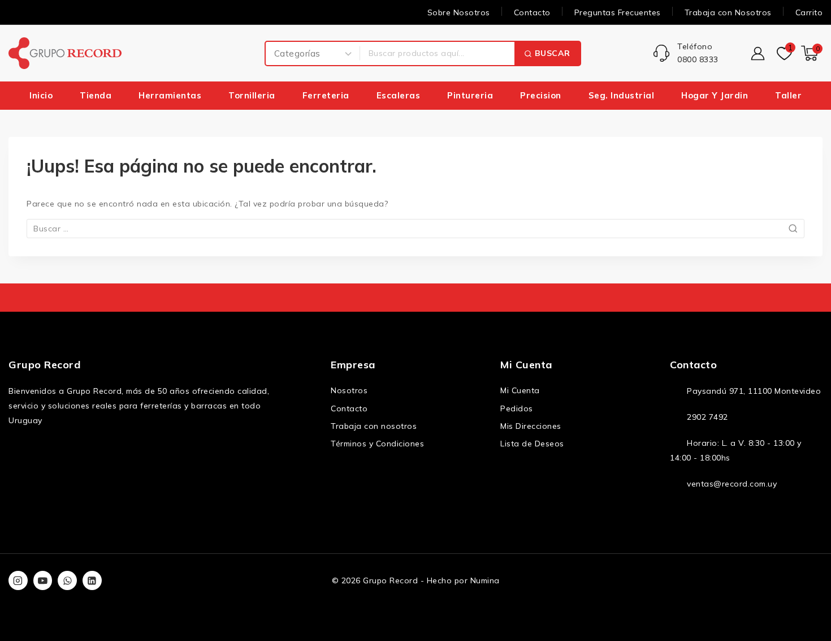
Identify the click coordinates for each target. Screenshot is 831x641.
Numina (485, 580)
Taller (788, 95)
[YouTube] (43, 580)
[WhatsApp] (67, 580)
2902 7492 (707, 417)
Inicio (41, 95)
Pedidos (516, 408)
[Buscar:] (415, 228)
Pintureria (470, 95)
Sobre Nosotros (458, 12)
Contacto (532, 12)
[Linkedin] (92, 580)
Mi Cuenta (520, 390)
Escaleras (398, 95)
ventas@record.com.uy (732, 484)
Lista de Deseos (532, 443)
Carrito (809, 12)
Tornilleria (251, 95)
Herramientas (169, 95)
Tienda (95, 95)
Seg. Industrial (621, 95)
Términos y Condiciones (377, 443)
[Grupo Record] (65, 52)
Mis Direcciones (530, 426)
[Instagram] (18, 580)
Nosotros (349, 390)
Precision (540, 95)
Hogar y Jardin (714, 95)
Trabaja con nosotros (374, 426)
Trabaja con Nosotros (728, 12)
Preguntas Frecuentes (617, 12)
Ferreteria (325, 95)
